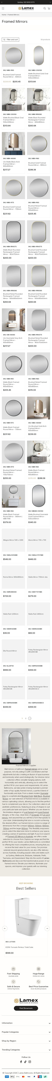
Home (4, 15)
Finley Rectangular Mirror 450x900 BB (38, 651)
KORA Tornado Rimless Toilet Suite (19, 947)
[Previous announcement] (2, 2)
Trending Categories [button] (11, 1049)
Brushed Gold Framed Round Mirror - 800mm (37, 164)
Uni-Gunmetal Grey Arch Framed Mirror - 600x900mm (12, 340)
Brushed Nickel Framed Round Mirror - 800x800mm (37, 384)
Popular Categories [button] (10, 1032)
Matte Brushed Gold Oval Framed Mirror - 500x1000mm (38, 75)
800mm (25, 828)
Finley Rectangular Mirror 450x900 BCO (38, 688)
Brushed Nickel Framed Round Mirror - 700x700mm (12, 472)
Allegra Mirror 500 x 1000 (13, 540)
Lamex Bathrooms (26, 1073)
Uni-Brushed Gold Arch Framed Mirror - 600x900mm (37, 428)
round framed (43, 812)
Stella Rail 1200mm (10, 614)
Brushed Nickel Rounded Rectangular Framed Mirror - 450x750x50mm (38, 340)
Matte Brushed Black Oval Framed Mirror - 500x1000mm (13, 120)
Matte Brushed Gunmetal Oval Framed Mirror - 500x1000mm (38, 516)
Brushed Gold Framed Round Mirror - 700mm (12, 208)
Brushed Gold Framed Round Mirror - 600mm (12, 76)
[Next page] (29, 718)
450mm (31, 826)
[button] (3, 8)
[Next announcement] (50, 2)
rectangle (35, 815)
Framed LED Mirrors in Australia (20, 836)
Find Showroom (26, 1008)
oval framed (29, 812)
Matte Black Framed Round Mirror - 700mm (12, 428)
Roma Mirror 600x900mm (13, 577)
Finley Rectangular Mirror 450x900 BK (13, 688)
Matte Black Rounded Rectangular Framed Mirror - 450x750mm (11, 252)
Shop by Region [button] (9, 1041)
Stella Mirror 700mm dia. (38, 577)
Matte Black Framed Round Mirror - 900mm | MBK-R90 (12, 516)
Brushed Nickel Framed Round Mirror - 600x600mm (37, 208)
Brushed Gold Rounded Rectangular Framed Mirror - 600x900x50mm (37, 296)
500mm (38, 826)
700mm (6, 828)
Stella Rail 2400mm (36, 614)
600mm (45, 826)
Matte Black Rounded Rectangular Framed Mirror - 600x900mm (36, 120)
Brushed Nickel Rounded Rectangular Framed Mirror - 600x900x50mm (12, 296)
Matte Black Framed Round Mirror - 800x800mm (36, 472)
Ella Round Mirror (10, 651)
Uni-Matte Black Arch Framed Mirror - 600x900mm (11, 164)
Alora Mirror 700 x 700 (37, 540)
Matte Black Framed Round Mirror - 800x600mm (11, 384)
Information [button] (7, 1023)
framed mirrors (31, 769)
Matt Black (38, 796)
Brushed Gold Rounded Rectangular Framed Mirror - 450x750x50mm (37, 252)
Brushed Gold (27, 796)
